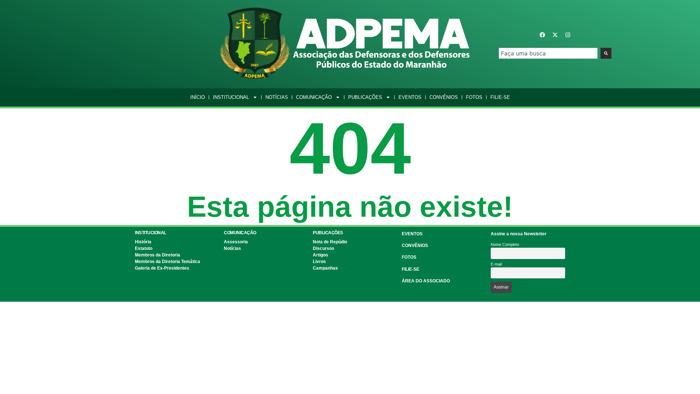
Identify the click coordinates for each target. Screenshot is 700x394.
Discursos (323, 248)
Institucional (231, 97)
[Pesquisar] (605, 53)
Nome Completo (505, 244)
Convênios (443, 97)
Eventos (409, 97)
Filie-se (500, 97)
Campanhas (325, 268)
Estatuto (143, 248)
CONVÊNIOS (415, 245)
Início (197, 97)
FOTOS (409, 257)
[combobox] (548, 53)
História (143, 241)
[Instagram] (568, 35)
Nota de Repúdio (330, 241)
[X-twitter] (555, 35)
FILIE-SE (410, 269)
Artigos (320, 255)
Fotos (474, 97)
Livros (319, 261)
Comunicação (314, 97)
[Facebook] (542, 35)
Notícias (276, 97)
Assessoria (236, 241)
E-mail (496, 264)
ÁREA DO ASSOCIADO (426, 280)
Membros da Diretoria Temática (167, 261)
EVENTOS (412, 233)
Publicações (365, 97)
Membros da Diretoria (157, 255)
